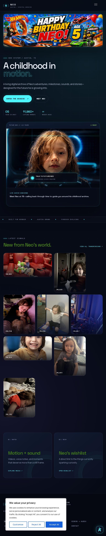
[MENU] (95, 4)
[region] (36, 514)
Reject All (36, 524)
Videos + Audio (78, 521)
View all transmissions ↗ (91, 246)
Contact (75, 526)
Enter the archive (17, 99)
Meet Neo (41, 99)
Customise (18, 524)
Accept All (54, 524)
